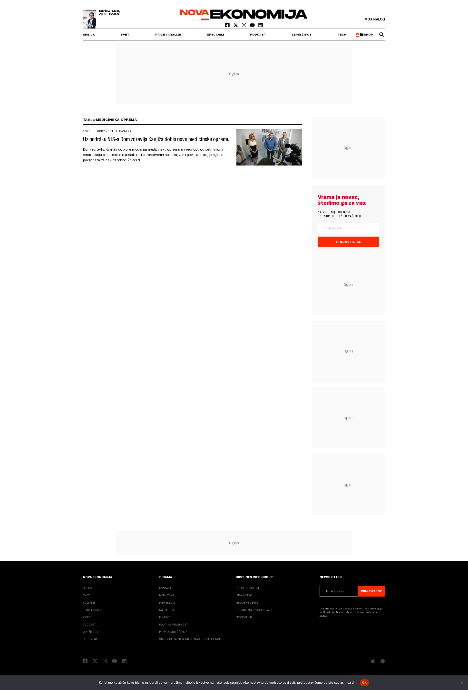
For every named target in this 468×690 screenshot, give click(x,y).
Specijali (215, 34)
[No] (461, 682)
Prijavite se (348, 242)
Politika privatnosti (174, 624)
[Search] (381, 34)
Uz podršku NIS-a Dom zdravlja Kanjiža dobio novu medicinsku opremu (156, 139)
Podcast (258, 34)
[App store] (372, 661)
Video (87, 617)
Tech (342, 34)
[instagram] (244, 26)
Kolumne (89, 602)
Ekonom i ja (244, 617)
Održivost (105, 131)
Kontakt (165, 588)
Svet (125, 34)
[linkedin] (260, 26)
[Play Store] (382, 661)
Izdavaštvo (244, 595)
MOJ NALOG (374, 19)
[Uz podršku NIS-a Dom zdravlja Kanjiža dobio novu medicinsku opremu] (269, 147)
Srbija (89, 34)
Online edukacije (248, 588)
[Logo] (244, 19)
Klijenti (165, 617)
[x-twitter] (236, 26)
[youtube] (253, 26)
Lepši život (302, 34)
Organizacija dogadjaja (254, 610)
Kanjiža (125, 131)
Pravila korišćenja (173, 632)
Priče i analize (168, 34)
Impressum (167, 602)
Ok (364, 682)
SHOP (368, 34)
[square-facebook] (228, 26)
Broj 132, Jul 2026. (109, 12)
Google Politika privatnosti (338, 612)
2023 (86, 131)
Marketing (166, 595)
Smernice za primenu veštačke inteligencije (191, 639)
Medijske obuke (247, 602)
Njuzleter (166, 610)
